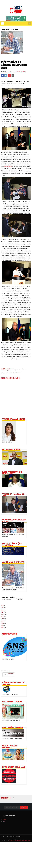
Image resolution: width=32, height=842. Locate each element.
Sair (4, 822)
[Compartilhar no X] (5, 75)
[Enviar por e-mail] (13, 75)
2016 (3, 628)
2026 (3, 606)
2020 (3, 619)
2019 (3, 621)
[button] (2, 23)
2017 (3, 625)
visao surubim (21, 71)
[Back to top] (27, 837)
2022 (3, 614)
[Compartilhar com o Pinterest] (9, 75)
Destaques (8, 674)
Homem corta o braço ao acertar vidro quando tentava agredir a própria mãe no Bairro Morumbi (14, 371)
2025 (3, 608)
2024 (3, 610)
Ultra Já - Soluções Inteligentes (21, 840)
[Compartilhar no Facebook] (2, 75)
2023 (3, 612)
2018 (3, 623)
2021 (3, 616)
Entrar (4, 819)
